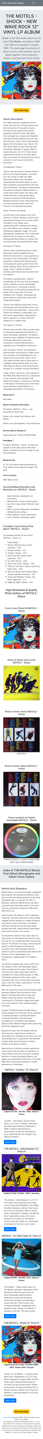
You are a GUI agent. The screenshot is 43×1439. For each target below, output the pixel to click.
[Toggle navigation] (33, 3)
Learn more (10, 1142)
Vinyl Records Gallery (13, 3)
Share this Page (21, 110)
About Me (6, 1417)
